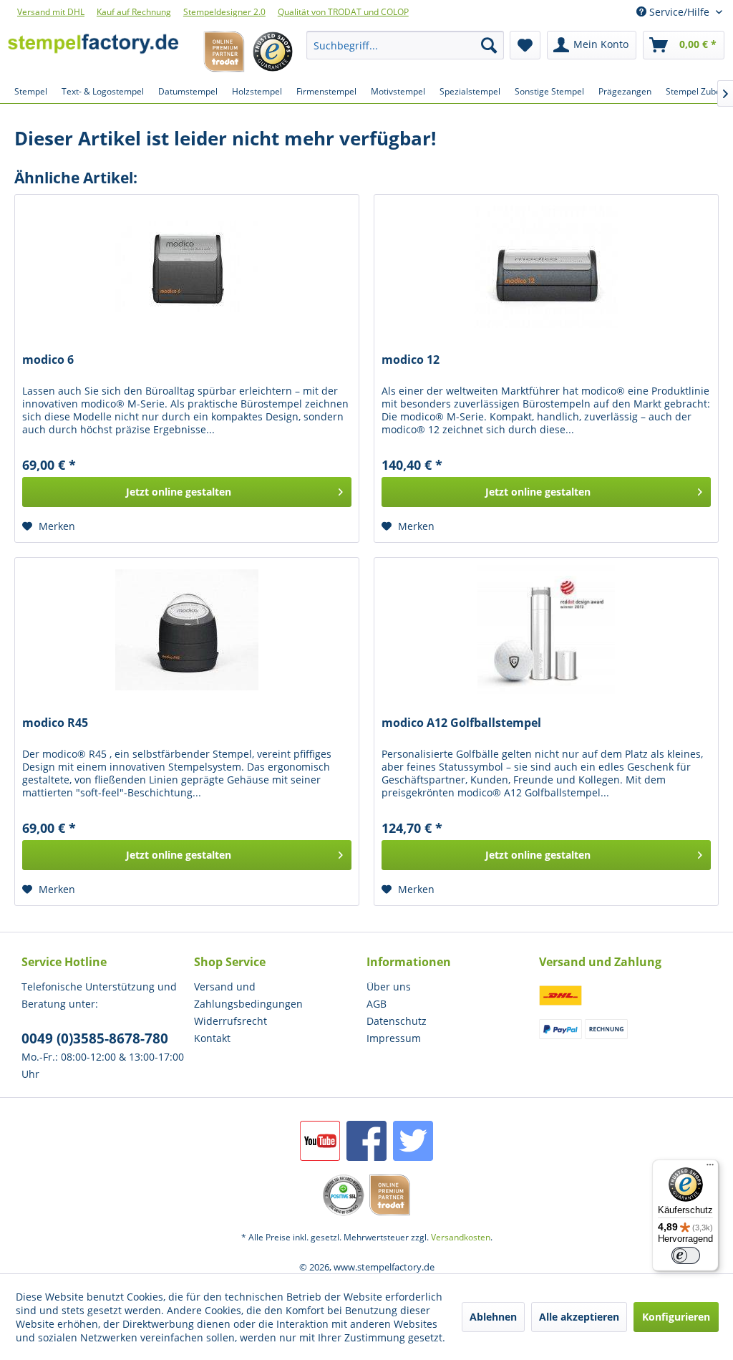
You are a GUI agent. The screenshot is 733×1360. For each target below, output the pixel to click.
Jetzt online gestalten (178, 491)
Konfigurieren (676, 1316)
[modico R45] (186, 629)
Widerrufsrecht (230, 1021)
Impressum (393, 1038)
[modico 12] (546, 266)
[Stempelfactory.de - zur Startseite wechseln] (93, 49)
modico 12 (411, 359)
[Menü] (710, 1168)
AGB (376, 1004)
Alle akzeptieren (579, 1316)
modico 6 (48, 359)
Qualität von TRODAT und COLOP (343, 12)
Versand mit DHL (50, 12)
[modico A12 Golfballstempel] (546, 629)
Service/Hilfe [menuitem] (679, 12)
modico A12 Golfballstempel (461, 722)
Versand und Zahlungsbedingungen (248, 995)
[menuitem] (405, 45)
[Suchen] (489, 45)
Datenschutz (396, 1021)
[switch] (685, 1255)
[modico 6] (186, 266)
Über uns (388, 986)
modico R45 (55, 722)
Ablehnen (493, 1316)
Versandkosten (460, 1237)
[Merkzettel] (525, 45)
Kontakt (212, 1038)
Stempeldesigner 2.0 (224, 12)
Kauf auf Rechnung (134, 12)
